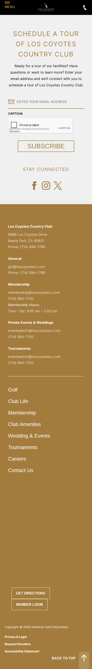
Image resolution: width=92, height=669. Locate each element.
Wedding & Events (29, 436)
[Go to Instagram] (46, 185)
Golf (13, 390)
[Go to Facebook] (34, 185)
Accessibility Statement (22, 651)
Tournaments (22, 447)
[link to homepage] (46, 7)
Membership (22, 413)
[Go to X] (57, 185)
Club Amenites (24, 424)
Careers (17, 459)
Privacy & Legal (16, 637)
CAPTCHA (15, 113)
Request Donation (18, 644)
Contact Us (20, 470)
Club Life (18, 401)
